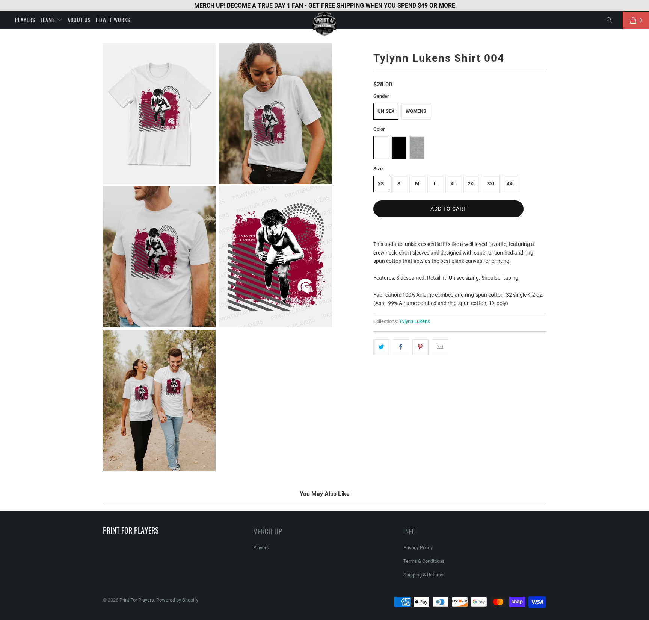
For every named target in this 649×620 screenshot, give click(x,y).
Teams (48, 20)
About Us (79, 20)
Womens (416, 111)
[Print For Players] (324, 24)
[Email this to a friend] (440, 347)
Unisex (385, 111)
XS (381, 183)
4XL (511, 183)
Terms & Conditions (424, 561)
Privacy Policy (418, 547)
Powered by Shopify (177, 600)
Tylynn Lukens (414, 321)
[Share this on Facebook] (401, 347)
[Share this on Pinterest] (420, 347)
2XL (472, 183)
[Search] (609, 20)
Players (25, 20)
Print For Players (136, 600)
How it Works (113, 20)
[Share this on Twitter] (381, 347)
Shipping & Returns (423, 575)
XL (453, 183)
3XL (491, 183)
